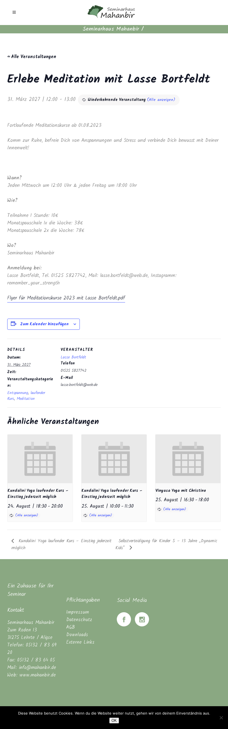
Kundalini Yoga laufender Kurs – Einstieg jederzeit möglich (38, 494)
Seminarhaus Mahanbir (111, 29)
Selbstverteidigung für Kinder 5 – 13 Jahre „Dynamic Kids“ (166, 544)
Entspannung (17, 393)
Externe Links (80, 642)
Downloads (77, 635)
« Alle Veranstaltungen (31, 56)
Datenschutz (79, 620)
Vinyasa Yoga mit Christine (180, 491)
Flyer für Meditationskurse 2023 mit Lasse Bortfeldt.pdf (66, 298)
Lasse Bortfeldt (73, 357)
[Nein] (221, 717)
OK (114, 720)
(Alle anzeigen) (161, 100)
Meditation (26, 399)
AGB (70, 627)
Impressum (77, 612)
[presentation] (40, 459)
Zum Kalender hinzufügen (44, 324)
